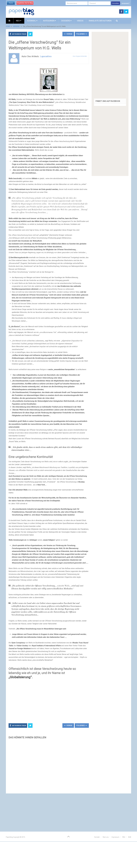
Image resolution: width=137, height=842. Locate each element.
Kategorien (48, 21)
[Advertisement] (77, 11)
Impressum (115, 837)
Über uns (106, 837)
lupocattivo (46, 56)
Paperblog (9, 837)
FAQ (123, 837)
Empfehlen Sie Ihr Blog (25, 3)
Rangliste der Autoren (100, 21)
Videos (80, 21)
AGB (129, 837)
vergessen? (126, 3)
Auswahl (31, 21)
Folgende (80, 34)
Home (11, 3)
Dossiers (65, 21)
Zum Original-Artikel (79, 56)
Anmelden (115, 3)
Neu (18, 21)
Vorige (69, 34)
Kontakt (97, 837)
